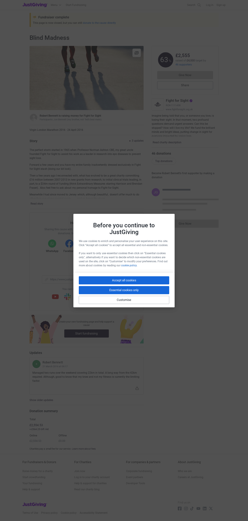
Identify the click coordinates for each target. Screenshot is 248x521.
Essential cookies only (124, 290)
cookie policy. (129, 265)
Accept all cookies (124, 280)
